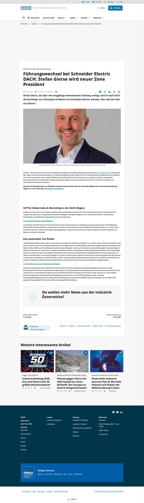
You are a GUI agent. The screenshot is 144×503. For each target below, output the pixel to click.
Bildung (75, 432)
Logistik (49, 417)
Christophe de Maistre (113, 326)
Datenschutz (26, 492)
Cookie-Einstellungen (60, 492)
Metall (23, 442)
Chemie (23, 438)
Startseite (24, 24)
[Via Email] (114, 92)
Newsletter (58, 474)
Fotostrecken (103, 434)
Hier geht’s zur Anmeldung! (54, 189)
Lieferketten (51, 424)
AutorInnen (49, 474)
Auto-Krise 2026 (26, 424)
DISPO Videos (103, 430)
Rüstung (23, 450)
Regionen (76, 436)
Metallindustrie (80, 391)
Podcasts (102, 420)
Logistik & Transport (80, 424)
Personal (63, 326)
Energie (23, 446)
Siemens (87, 177)
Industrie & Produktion (80, 420)
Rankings (76, 417)
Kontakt (49, 492)
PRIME (23, 417)
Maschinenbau (45, 388)
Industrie (34, 24)
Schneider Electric (104, 173)
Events (70, 474)
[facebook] (100, 92)
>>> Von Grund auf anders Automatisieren (38, 221)
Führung (72, 326)
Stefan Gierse (97, 326)
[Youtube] (117, 412)
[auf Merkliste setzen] (56, 91)
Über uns (41, 474)
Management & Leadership (82, 428)
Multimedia (103, 417)
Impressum (41, 492)
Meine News (25, 421)
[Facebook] (113, 412)
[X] (105, 92)
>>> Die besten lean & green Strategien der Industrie (41, 264)
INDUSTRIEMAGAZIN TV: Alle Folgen (109, 425)
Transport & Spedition (54, 420)
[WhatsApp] (119, 92)
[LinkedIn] (109, 92)
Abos (65, 474)
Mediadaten (78, 474)
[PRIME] (23, 18)
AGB (34, 492)
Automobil (24, 430)
